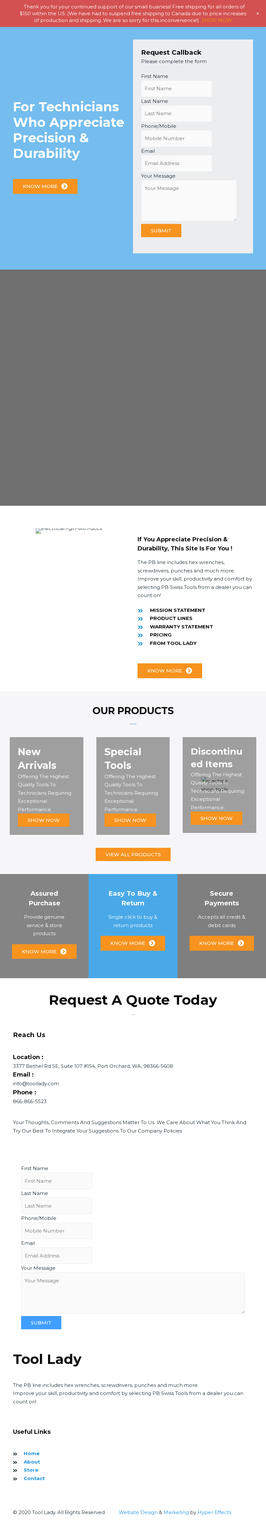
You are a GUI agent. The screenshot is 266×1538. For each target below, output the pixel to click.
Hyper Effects (214, 1512)
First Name (154, 76)
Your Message (158, 176)
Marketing (176, 1512)
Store (31, 1470)
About (32, 1462)
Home (32, 1453)
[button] (45, 186)
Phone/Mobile (158, 126)
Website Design (138, 1512)
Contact (34, 1478)
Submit (161, 230)
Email (148, 151)
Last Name (154, 101)
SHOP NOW (217, 20)
